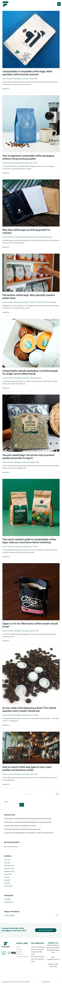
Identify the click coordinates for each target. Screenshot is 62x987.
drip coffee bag (47, 237)
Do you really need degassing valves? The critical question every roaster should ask (29, 709)
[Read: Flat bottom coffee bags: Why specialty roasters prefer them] (31, 272)
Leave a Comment (7, 78)
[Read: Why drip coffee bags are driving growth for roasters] (31, 203)
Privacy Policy (46, 982)
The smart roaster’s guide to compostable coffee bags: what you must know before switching (29, 541)
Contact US (19, 954)
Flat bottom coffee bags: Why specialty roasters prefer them (22, 829)
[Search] (21, 805)
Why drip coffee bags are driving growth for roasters (20, 826)
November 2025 (9, 868)
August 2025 (8, 874)
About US (19, 952)
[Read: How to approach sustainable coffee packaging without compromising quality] (31, 124)
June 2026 (7, 860)
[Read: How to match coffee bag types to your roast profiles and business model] (31, 747)
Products (19, 949)
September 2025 (9, 871)
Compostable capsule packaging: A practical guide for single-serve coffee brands (30, 372)
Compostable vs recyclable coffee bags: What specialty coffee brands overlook (27, 73)
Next (58, 794)
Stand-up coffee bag (37, 949)
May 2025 (7, 883)
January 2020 (8, 886)
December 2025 (9, 865)
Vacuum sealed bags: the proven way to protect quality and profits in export (28, 456)
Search (6, 801)
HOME (18, 947)
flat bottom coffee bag (49, 302)
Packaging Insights (22, 956)
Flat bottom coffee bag (38, 947)
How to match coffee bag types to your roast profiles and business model (26, 768)
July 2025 (7, 877)
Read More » (6, 89)
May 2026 (7, 863)
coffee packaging (9, 915)
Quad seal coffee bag (37, 956)
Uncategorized (8, 902)
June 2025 (7, 880)
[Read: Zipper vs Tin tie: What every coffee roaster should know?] (31, 591)
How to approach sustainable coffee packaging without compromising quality (28, 157)
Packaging (17, 78)
